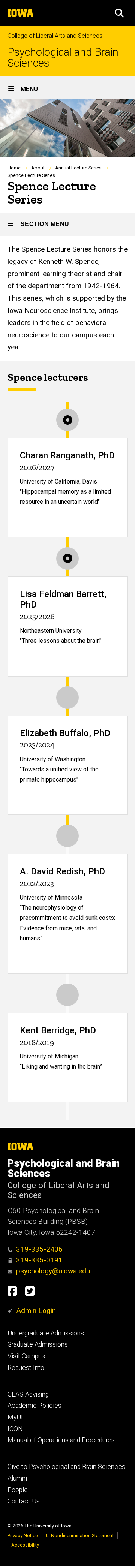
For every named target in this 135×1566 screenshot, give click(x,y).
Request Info (26, 1367)
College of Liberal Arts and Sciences (55, 35)
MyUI (15, 1417)
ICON (15, 1429)
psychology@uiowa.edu (53, 1271)
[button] (119, 13)
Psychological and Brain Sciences (63, 58)
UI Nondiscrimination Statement (80, 1535)
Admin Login (36, 1310)
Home (14, 168)
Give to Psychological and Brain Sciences (66, 1466)
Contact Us (24, 1501)
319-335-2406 (39, 1249)
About (38, 168)
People (18, 1490)
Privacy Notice (23, 1535)
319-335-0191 (39, 1260)
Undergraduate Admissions (46, 1333)
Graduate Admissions (38, 1344)
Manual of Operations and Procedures (61, 1440)
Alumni (17, 1478)
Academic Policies (35, 1405)
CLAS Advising (28, 1394)
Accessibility (25, 1545)
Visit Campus (26, 1356)
